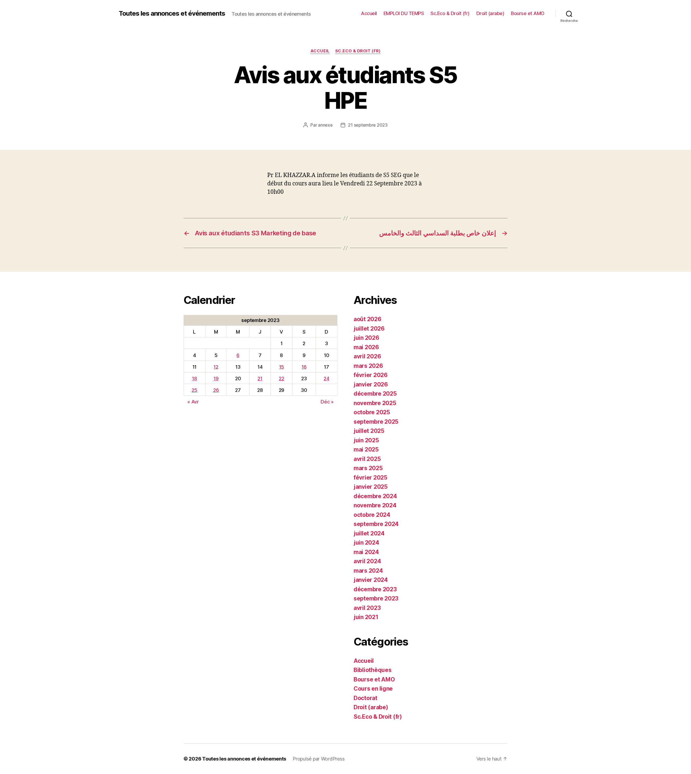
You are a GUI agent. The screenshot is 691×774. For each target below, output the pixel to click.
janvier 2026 (371, 384)
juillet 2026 (369, 328)
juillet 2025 (369, 430)
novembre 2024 (375, 505)
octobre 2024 (372, 514)
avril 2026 (367, 356)
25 (194, 390)
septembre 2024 (376, 524)
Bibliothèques (373, 670)
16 (304, 367)
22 (281, 378)
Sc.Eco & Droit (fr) (450, 13)
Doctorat (365, 698)
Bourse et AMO (527, 13)
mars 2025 (368, 468)
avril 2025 (367, 459)
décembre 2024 (375, 496)
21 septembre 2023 (367, 125)
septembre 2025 (376, 421)
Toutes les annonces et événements (172, 13)
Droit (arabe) (490, 13)
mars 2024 (368, 570)
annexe (325, 125)
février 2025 (370, 477)
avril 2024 (367, 561)
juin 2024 (366, 542)
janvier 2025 (371, 486)
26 (216, 390)
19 (216, 378)
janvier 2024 (371, 579)
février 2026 (371, 375)
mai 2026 (366, 347)
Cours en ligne (373, 688)
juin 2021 (366, 617)
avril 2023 (367, 608)
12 (216, 367)
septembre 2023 (376, 598)
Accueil (369, 13)
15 (281, 367)
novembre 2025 (375, 403)
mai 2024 (366, 552)
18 (194, 378)
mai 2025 (366, 449)
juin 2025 (366, 440)
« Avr (193, 402)
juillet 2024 (369, 533)
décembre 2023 (375, 589)
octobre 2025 (372, 412)
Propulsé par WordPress (318, 759)
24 (326, 378)
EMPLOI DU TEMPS (404, 13)
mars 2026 (368, 365)
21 (260, 378)
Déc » (327, 402)
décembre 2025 (375, 393)
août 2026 (367, 319)
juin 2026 (366, 337)
